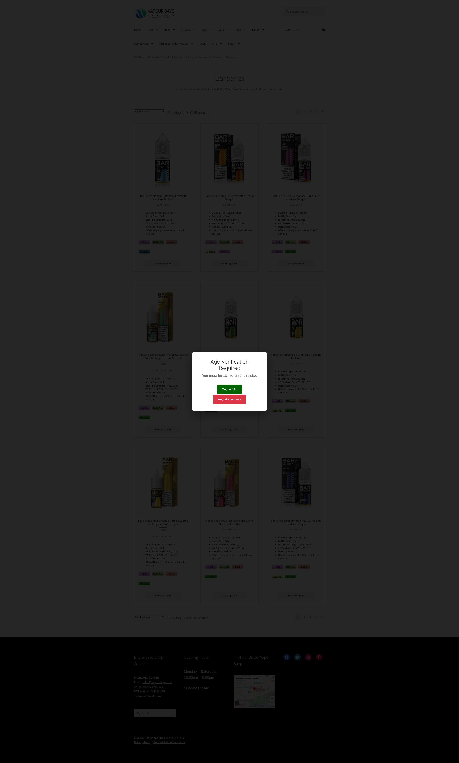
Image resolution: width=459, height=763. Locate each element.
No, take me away (229, 399)
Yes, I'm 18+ (229, 389)
